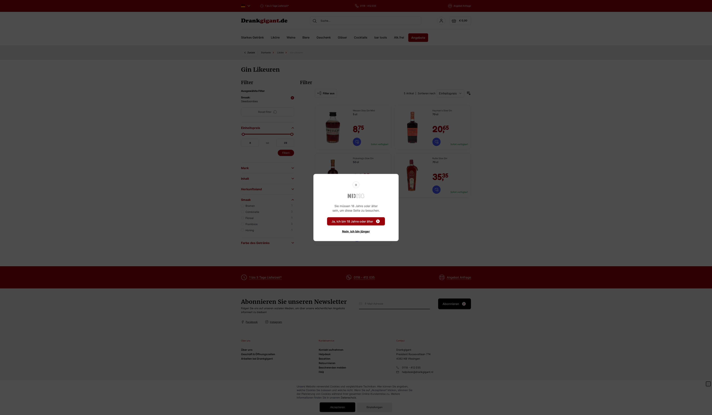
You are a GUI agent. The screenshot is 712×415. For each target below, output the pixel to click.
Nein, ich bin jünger (356, 231)
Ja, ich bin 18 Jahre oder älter (352, 221)
